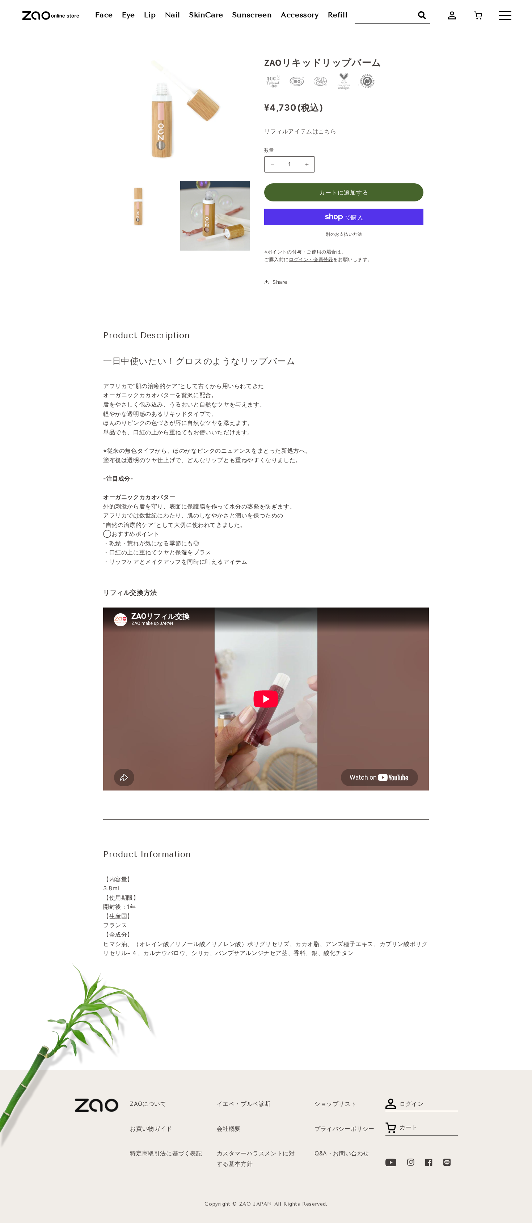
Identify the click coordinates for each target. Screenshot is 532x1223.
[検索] (422, 15)
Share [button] (280, 282)
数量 (269, 150)
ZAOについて (148, 1103)
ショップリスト (335, 1103)
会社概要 (229, 1128)
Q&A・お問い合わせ (341, 1153)
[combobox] (392, 15)
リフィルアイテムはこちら (300, 131)
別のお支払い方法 (344, 234)
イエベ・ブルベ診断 (244, 1103)
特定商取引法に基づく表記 (166, 1153)
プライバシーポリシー (344, 1128)
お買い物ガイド (151, 1128)
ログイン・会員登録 (311, 259)
